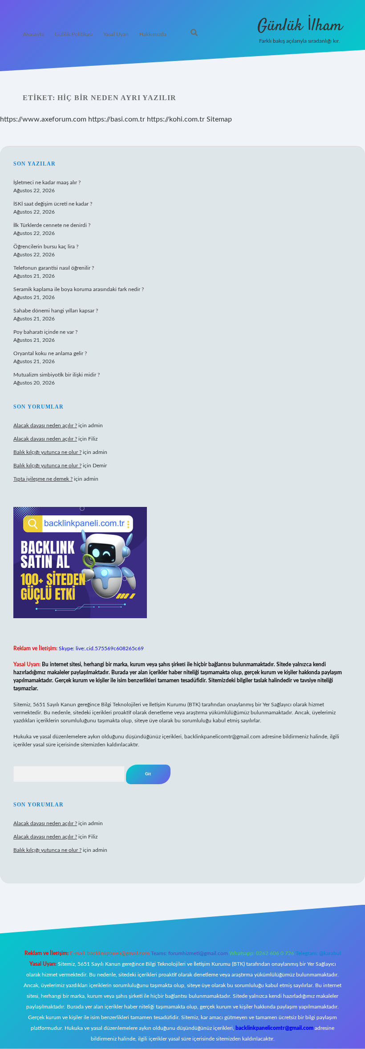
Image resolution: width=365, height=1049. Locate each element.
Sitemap (219, 119)
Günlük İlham (299, 26)
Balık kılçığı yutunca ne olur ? (47, 452)
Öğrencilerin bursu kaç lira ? (45, 246)
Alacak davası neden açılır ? (45, 425)
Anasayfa (33, 34)
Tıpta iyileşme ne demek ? (43, 479)
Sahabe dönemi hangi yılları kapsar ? (55, 310)
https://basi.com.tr (116, 119)
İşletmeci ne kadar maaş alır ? (47, 182)
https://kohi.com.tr (176, 119)
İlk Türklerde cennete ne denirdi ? (51, 225)
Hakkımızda (152, 34)
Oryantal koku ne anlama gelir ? (50, 353)
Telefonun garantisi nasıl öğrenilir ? (53, 268)
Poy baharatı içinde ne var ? (45, 332)
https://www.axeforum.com (43, 119)
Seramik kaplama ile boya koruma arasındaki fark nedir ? (78, 289)
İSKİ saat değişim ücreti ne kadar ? (52, 204)
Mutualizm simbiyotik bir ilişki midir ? (56, 374)
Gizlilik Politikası (74, 34)
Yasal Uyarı (116, 34)
